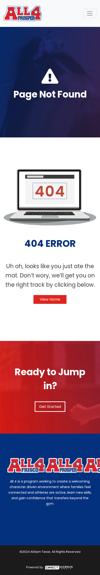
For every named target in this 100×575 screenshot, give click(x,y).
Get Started (50, 406)
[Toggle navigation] (89, 13)
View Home (50, 299)
